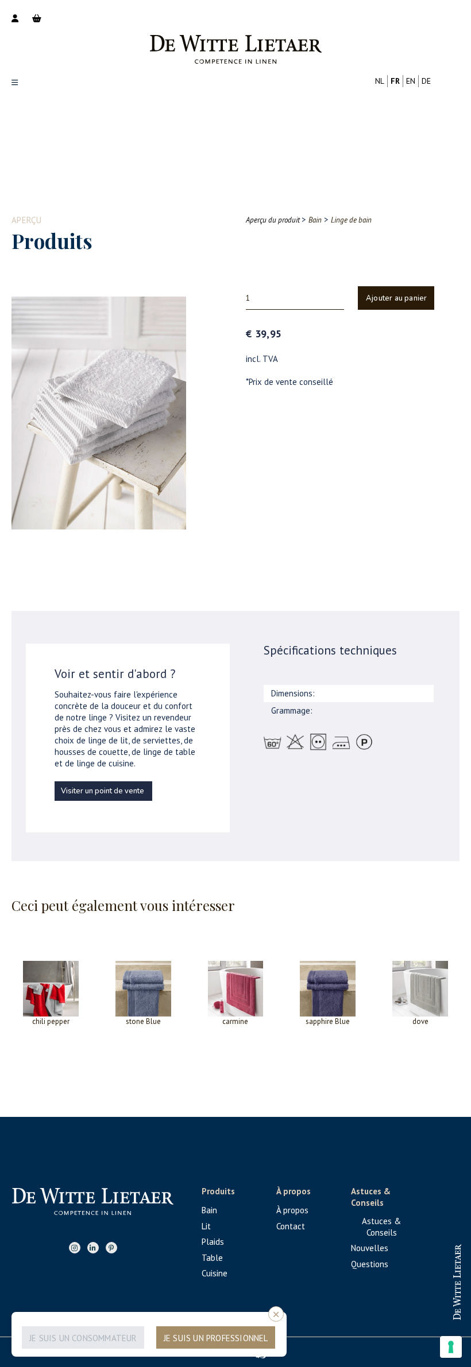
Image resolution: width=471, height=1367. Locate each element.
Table (212, 1257)
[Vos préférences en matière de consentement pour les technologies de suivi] (451, 1347)
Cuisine (214, 1273)
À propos (292, 1210)
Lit (206, 1226)
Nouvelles (369, 1248)
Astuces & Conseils (381, 1227)
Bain (209, 1210)
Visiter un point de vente (102, 791)
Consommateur (408, 1308)
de (426, 81)
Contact (290, 1226)
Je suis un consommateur (83, 1338)
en (410, 81)
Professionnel (408, 1271)
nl (379, 81)
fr (395, 81)
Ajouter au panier (396, 298)
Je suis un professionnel (216, 1338)
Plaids (213, 1241)
